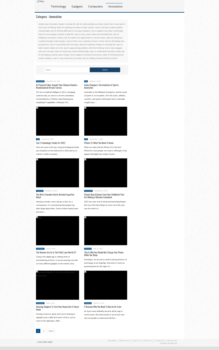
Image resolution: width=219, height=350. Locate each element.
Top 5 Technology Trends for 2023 (50, 142)
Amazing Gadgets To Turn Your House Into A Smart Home (57, 308)
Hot (86, 81)
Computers (95, 6)
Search (105, 70)
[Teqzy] (40, 1)
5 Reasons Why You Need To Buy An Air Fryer (102, 306)
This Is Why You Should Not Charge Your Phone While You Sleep (103, 254)
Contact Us (147, 341)
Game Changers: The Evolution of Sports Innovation (101, 86)
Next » (51, 331)
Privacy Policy (124, 341)
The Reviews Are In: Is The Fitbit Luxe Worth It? (56, 252)
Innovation (115, 6)
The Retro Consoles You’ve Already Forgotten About (55, 196)
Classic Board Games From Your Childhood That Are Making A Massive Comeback (104, 196)
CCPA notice (159, 341)
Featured (40, 191)
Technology (58, 6)
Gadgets (77, 6)
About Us (136, 341)
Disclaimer (112, 341)
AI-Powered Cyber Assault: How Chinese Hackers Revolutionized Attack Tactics (56, 86)
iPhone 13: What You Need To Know (99, 142)
